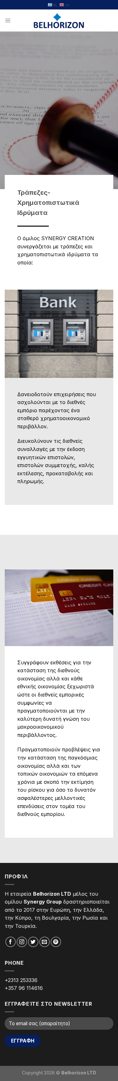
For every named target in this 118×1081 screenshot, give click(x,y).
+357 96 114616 (24, 988)
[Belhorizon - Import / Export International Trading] (59, 21)
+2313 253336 (21, 980)
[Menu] (8, 20)
